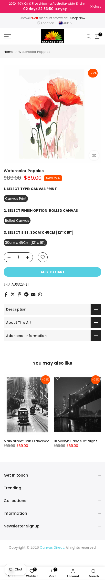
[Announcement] (47, 6)
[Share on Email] (33, 294)
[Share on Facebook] (6, 294)
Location (47, 23)
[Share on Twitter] (12, 294)
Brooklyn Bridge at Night (75, 441)
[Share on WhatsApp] (40, 294)
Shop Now (77, 18)
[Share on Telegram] (26, 294)
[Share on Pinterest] (19, 294)
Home (8, 51)
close (97, 6)
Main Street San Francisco (27, 441)
